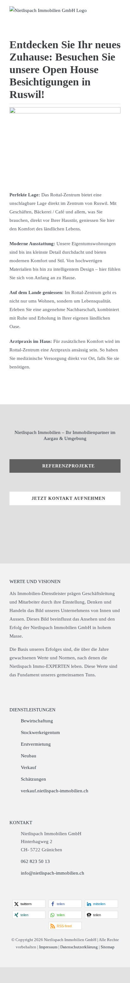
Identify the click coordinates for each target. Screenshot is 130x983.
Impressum (48, 947)
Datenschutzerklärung (79, 947)
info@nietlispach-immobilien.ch (52, 873)
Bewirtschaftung (37, 720)
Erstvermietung (36, 744)
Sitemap (108, 947)
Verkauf (28, 767)
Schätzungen (33, 779)
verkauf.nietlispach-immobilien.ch (54, 790)
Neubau (28, 755)
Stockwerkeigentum (40, 732)
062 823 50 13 (35, 861)
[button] (28, 904)
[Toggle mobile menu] (118, 10)
